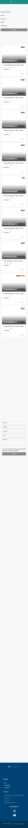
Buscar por (3, 18)
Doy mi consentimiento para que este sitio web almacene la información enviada (14, 449)
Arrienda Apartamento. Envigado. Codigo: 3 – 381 (15, 65)
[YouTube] (14, 815)
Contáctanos (7, 787)
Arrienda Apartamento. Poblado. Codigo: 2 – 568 (15, 130)
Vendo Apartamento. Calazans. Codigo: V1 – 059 (15, 261)
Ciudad (2, 22)
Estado (2, 15)
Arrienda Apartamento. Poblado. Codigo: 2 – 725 (15, 228)
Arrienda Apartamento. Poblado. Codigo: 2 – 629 (15, 163)
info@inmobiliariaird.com (9, 802)
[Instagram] (14, 811)
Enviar (14, 453)
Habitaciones (4, 25)
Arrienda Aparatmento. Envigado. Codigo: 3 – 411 (15, 326)
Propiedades (7, 785)
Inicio (5, 782)
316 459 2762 (7, 797)
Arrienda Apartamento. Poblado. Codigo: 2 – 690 (15, 97)
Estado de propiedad (6, 12)
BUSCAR (14, 29)
